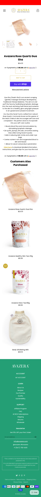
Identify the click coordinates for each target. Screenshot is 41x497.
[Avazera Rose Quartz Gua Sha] (20, 187)
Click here (8, 147)
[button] (20, 156)
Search (25, 482)
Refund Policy (21, 479)
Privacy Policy (18, 482)
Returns (20, 420)
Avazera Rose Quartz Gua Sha (20, 209)
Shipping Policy (31, 479)
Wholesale (20, 422)
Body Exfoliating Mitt (20, 350)
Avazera (23, 494)
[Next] (37, 44)
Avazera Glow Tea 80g (20, 303)
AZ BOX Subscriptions (20, 414)
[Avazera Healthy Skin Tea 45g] (20, 234)
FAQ (20, 411)
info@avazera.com (21, 441)
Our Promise (20, 393)
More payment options (20, 89)
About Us (20, 388)
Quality (20, 396)
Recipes (20, 390)
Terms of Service (10, 479)
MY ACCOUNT (21, 378)
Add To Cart (20, 78)
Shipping (20, 417)
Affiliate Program (20, 409)
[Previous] (4, 44)
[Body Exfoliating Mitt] (20, 327)
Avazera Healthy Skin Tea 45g (20, 256)
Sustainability (20, 399)
